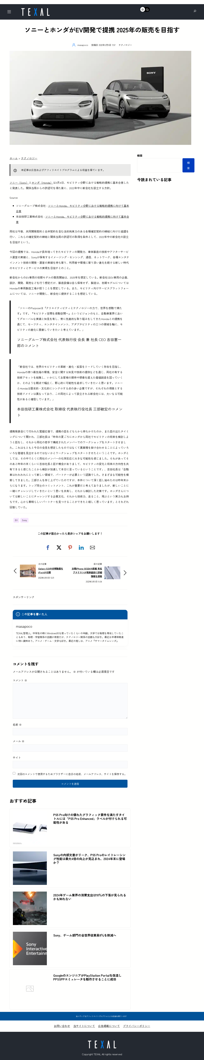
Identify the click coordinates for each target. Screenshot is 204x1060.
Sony (24, 520)
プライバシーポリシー (136, 1026)
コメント (20, 680)
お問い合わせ (62, 1026)
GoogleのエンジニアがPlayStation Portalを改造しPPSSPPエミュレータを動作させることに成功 (87, 977)
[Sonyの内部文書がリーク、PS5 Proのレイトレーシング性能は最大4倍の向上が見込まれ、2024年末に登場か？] (30, 854)
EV (16, 520)
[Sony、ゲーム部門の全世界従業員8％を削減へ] (30, 934)
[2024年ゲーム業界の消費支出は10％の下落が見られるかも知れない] (30, 894)
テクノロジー (125, 45)
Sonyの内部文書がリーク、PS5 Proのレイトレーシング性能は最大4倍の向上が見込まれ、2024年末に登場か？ (89, 859)
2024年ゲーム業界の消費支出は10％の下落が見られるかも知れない (89, 897)
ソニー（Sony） (19, 183)
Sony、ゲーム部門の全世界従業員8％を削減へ (84, 935)
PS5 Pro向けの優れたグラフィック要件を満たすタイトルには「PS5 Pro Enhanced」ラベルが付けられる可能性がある (90, 819)
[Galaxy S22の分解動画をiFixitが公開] (28, 567)
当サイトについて (84, 1026)
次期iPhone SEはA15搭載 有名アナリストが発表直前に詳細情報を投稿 (87, 572)
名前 (17, 724)
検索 (139, 155)
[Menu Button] (10, 12)
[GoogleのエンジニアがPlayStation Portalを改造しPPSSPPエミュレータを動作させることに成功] (30, 1004)
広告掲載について (109, 1026)
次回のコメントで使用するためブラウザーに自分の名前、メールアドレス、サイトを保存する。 (72, 774)
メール (18, 741)
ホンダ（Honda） (42, 183)
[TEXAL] (35, 9)
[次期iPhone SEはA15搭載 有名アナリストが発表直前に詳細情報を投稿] (112, 569)
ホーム (14, 158)
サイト (17, 757)
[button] (47, 547)
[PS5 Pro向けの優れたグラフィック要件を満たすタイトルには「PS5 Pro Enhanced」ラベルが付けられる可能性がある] (30, 814)
